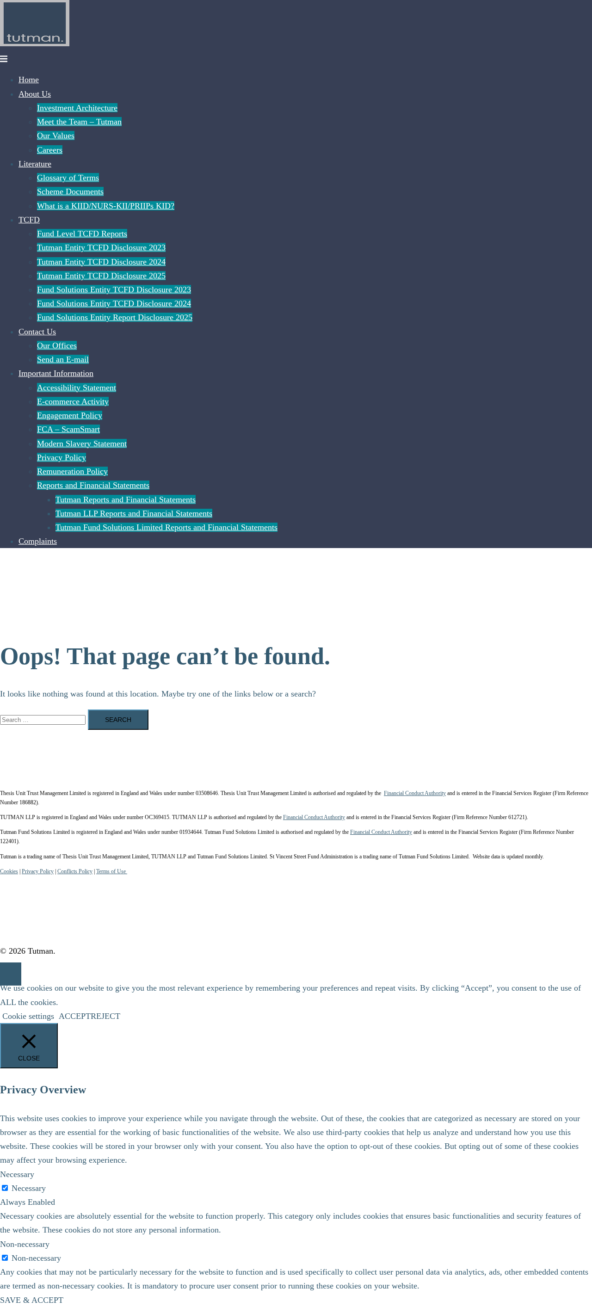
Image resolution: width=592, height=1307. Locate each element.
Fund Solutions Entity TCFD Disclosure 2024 (114, 303)
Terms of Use (111, 871)
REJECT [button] (105, 1016)
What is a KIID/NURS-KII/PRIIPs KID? (105, 205)
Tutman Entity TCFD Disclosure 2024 (101, 261)
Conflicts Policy (74, 871)
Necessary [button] (17, 1174)
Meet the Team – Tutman (79, 121)
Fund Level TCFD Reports (82, 233)
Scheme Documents (70, 191)
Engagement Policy (69, 415)
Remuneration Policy (72, 471)
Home (28, 79)
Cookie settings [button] (28, 1016)
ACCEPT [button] (75, 1016)
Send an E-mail (63, 359)
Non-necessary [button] (24, 1244)
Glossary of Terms (68, 177)
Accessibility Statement (76, 387)
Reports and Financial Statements (93, 485)
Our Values (55, 135)
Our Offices (57, 345)
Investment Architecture (77, 107)
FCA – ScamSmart (68, 429)
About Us (34, 94)
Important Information (55, 373)
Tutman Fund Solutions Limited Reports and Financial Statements (167, 527)
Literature (34, 163)
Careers (49, 149)
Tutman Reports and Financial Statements (126, 499)
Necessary (29, 1188)
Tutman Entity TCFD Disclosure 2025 (101, 275)
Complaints (37, 541)
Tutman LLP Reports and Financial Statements (134, 513)
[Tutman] (34, 43)
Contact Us (37, 331)
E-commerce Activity (73, 401)
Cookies (9, 871)
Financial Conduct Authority (415, 793)
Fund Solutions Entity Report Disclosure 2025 (114, 317)
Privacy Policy (61, 457)
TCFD (29, 219)
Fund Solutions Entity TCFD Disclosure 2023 (114, 289)
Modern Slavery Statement (82, 443)
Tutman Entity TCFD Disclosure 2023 (101, 247)
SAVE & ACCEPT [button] (31, 1300)
